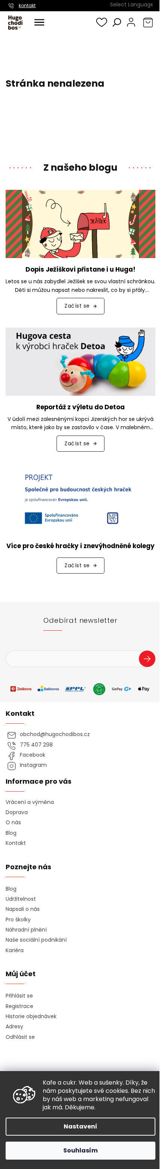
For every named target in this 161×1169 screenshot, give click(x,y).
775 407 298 (36, 744)
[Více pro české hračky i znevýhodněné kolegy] (80, 499)
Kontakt (16, 843)
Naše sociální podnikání (36, 940)
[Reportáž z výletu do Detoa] (80, 361)
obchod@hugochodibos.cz (55, 734)
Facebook (32, 755)
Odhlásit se (20, 1037)
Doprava (17, 812)
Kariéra (15, 950)
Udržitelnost (21, 899)
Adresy (14, 1026)
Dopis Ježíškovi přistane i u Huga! (80, 269)
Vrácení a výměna (30, 802)
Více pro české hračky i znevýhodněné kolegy (80, 546)
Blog (11, 833)
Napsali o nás (23, 909)
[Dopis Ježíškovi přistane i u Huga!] (80, 223)
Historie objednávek (31, 1016)
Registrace (19, 1006)
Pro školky (18, 919)
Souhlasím (80, 1150)
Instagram (33, 765)
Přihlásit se (150, 660)
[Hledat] (116, 22)
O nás (13, 822)
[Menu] (39, 22)
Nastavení (80, 1126)
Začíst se (77, 306)
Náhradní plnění (26, 929)
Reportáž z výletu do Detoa (80, 407)
